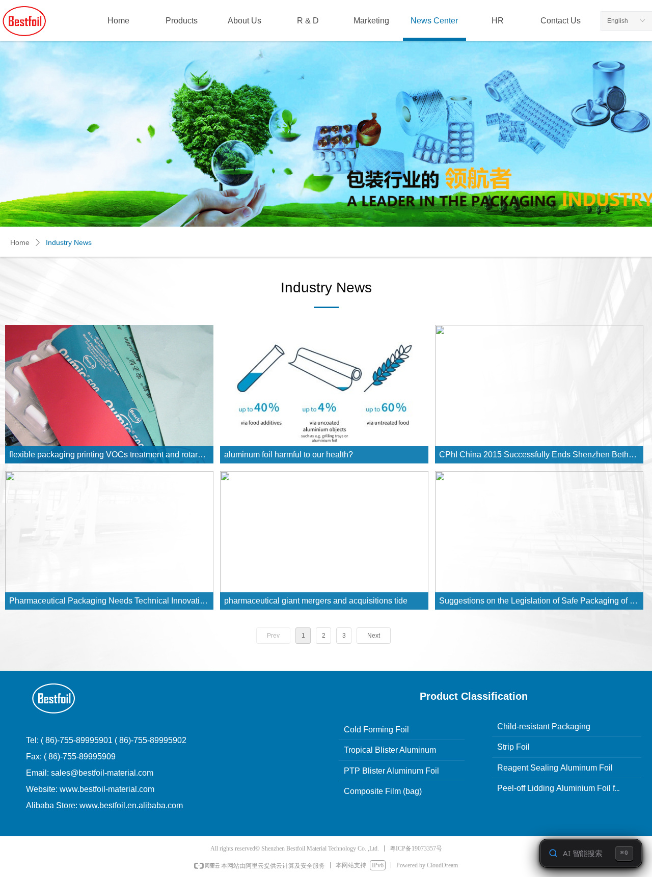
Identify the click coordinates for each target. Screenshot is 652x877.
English (617, 20)
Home (20, 242)
